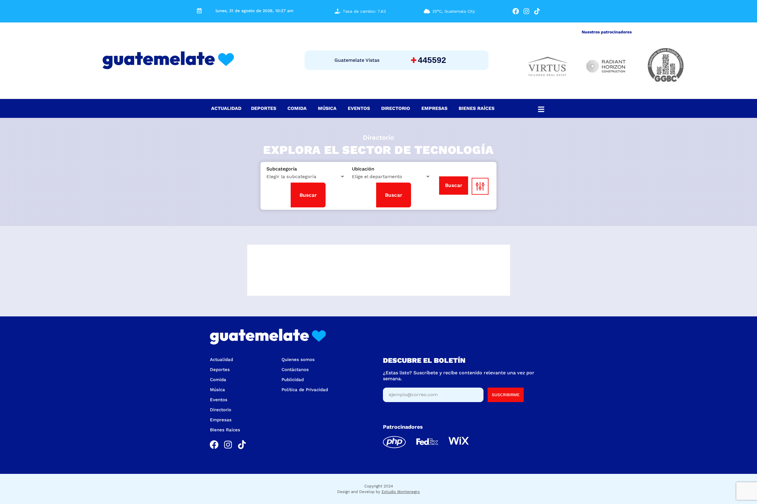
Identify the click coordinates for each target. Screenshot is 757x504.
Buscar (453, 185)
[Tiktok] (536, 11)
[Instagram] (526, 11)
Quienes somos (298, 359)
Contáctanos (295, 369)
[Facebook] (515, 11)
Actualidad (221, 359)
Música (217, 389)
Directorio (220, 409)
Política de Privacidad (305, 389)
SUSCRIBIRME (506, 394)
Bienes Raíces (225, 430)
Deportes (220, 369)
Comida (218, 379)
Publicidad (293, 379)
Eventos (218, 399)
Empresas (221, 419)
